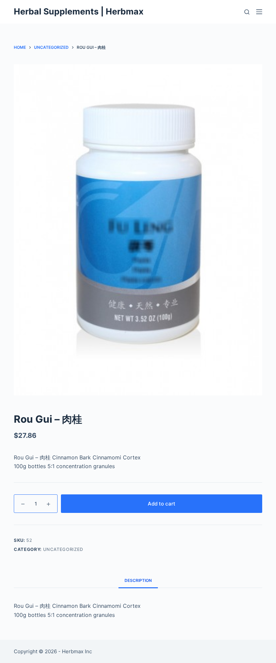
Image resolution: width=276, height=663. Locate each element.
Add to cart (161, 503)
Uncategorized (63, 549)
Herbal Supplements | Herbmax (78, 11)
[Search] (246, 11)
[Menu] (259, 12)
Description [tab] (138, 580)
